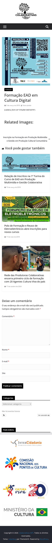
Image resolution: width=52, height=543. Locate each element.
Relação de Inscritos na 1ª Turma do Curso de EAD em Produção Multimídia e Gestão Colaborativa (24, 179)
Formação (8, 89)
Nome (5, 349)
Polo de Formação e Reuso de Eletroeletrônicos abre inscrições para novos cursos (25, 229)
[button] (4, 415)
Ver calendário (43, 415)
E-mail (5, 361)
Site (3, 373)
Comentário (8, 316)
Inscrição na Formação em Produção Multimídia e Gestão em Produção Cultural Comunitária (25, 139)
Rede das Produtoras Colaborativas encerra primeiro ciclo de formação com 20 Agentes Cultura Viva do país (25, 278)
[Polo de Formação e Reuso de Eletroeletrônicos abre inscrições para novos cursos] (26, 198)
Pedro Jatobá (27, 105)
